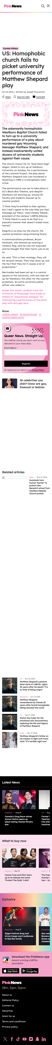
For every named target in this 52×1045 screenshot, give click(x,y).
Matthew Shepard (10, 314)
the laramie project (28, 314)
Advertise (7, 1010)
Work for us (8, 1016)
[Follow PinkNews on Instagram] (31, 1039)
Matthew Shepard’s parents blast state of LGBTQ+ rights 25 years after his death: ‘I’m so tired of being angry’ (34, 685)
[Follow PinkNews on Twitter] (5, 1039)
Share (8, 97)
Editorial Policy (10, 1000)
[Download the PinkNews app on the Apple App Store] (10, 970)
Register (26, 363)
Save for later (23, 97)
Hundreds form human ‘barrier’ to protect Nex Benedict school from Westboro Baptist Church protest (39, 487)
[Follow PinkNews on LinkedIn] (44, 1039)
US (40, 314)
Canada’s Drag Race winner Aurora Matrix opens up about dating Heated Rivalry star (19, 820)
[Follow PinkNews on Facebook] (12, 1039)
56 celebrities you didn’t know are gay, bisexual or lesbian (33, 384)
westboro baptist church (13, 317)
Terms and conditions (14, 1021)
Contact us (8, 1005)
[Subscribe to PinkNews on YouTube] (24, 1039)
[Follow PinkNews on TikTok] (18, 1039)
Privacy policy (10, 1026)
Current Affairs (10, 48)
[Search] (43, 6)
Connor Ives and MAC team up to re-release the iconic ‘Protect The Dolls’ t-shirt (18, 878)
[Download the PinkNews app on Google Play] (29, 970)
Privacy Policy (38, 370)
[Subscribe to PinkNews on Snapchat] (37, 1039)
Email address (14, 348)
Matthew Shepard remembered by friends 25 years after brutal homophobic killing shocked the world (35, 703)
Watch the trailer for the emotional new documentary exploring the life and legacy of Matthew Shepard (34, 722)
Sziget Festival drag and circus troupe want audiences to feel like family (19, 936)
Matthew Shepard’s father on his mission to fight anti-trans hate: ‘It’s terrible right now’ (34, 739)
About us (7, 994)
